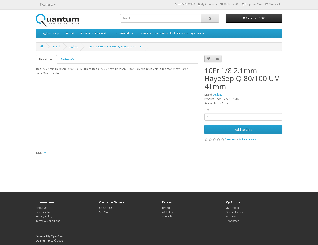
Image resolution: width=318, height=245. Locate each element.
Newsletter (232, 221)
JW (44, 152)
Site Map (104, 212)
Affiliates (167, 212)
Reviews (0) (67, 59)
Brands (166, 208)
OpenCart (57, 236)
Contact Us (105, 208)
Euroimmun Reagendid (94, 33)
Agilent (73, 46)
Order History (234, 212)
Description (46, 59)
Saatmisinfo (43, 212)
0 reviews (230, 139)
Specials (167, 216)
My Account (233, 208)
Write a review (247, 139)
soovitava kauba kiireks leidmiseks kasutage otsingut (173, 33)
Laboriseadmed (125, 33)
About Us (41, 208)
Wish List (231, 216)
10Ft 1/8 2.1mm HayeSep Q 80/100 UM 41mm (115, 46)
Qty (206, 110)
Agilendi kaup (50, 33)
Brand (56, 46)
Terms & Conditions (48, 221)
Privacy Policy (44, 216)
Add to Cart (243, 129)
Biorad (70, 33)
